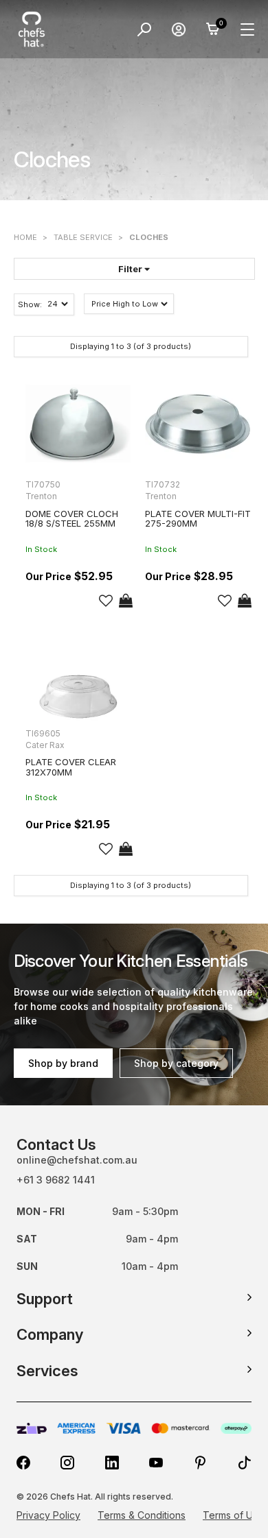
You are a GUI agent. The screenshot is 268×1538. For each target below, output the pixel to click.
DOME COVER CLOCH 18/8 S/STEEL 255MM (71, 518)
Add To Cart (126, 601)
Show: (30, 304)
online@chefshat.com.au (76, 1160)
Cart (213, 29)
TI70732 (162, 484)
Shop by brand (63, 1063)
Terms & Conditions (142, 1515)
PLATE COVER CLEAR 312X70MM (70, 766)
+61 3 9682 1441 (55, 1180)
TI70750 (42, 484)
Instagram (67, 1462)
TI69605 (42, 733)
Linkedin (112, 1462)
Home (25, 237)
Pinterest (201, 1462)
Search (144, 29)
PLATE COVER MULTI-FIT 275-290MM (198, 518)
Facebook (23, 1462)
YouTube (156, 1462)
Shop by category (176, 1063)
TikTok (245, 1462)
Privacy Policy (48, 1515)
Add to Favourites (106, 601)
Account (179, 29)
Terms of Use (233, 1515)
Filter (131, 268)
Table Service (83, 237)
